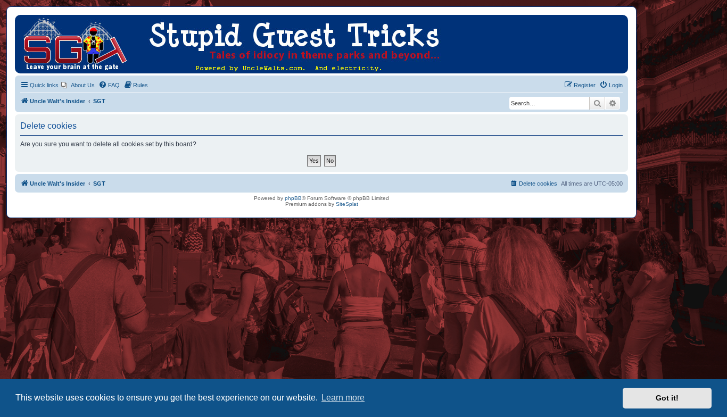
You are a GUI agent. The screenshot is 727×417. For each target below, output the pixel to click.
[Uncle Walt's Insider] (24, 20)
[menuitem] (78, 85)
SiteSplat (347, 204)
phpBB (293, 198)
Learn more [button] (343, 397)
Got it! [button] (667, 398)
